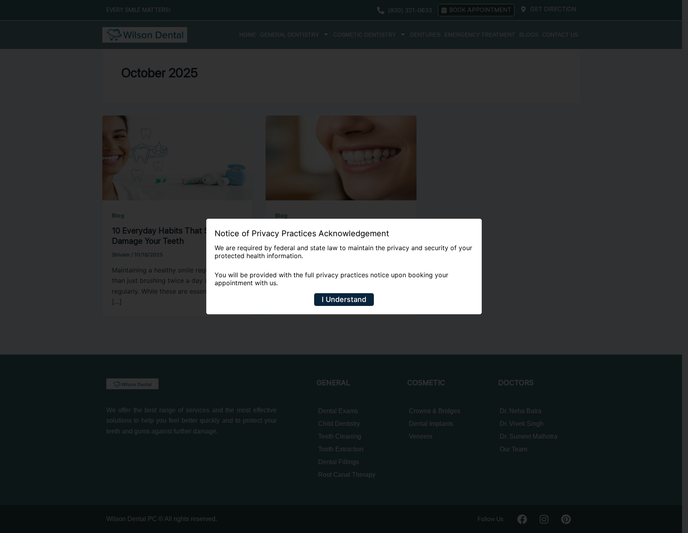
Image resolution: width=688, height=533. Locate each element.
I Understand (344, 299)
